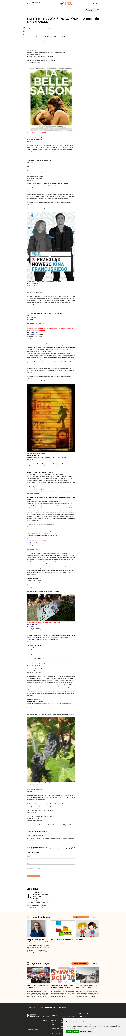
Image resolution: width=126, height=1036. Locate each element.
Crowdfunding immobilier (67, 1016)
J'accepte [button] (69, 1031)
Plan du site (55, 1033)
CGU (52, 1026)
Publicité (53, 1022)
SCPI (62, 1018)
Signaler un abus (55, 1028)
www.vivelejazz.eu (44, 527)
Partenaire (53, 1020)
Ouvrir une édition (55, 1018)
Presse (52, 1024)
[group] (94, 9)
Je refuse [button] (76, 1031)
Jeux (62, 1026)
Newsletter (45, 1020)
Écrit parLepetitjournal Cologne (35, 28)
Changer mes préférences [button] (86, 1031)
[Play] (95, 9)
